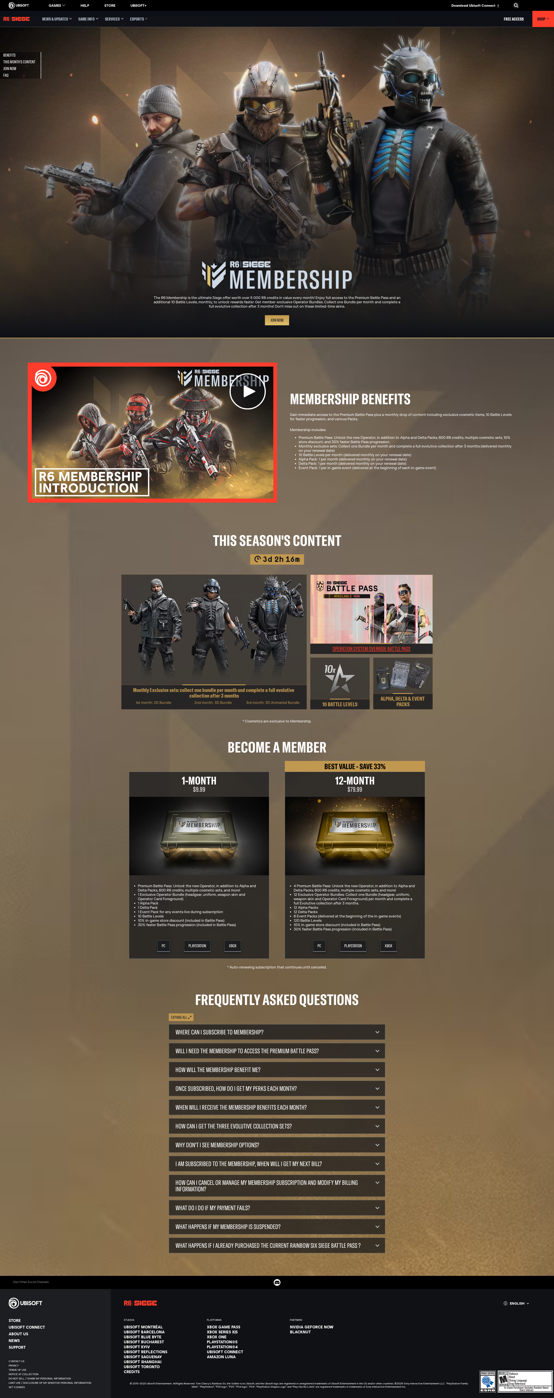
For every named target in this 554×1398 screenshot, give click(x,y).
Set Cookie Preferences (232, 731)
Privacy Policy (301, 681)
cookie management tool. (288, 687)
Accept (385, 731)
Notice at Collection (335, 681)
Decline (355, 731)
